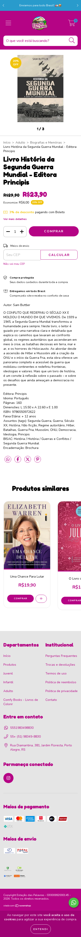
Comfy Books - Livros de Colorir (20, 702)
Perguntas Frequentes (61, 656)
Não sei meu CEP (14, 264)
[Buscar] (72, 40)
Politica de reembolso (60, 682)
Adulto (20, 142)
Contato (51, 700)
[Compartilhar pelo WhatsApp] (7, 459)
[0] (71, 24)
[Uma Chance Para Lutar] (41, 599)
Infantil (8, 682)
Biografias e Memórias (46, 142)
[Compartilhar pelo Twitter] (28, 461)
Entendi (40, 929)
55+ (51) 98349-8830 (25, 736)
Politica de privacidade (61, 691)
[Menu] (8, 23)
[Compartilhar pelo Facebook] (18, 461)
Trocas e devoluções (60, 665)
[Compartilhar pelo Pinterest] (37, 461)
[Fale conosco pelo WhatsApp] (74, 903)
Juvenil (8, 673)
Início (7, 142)
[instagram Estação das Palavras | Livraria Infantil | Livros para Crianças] (8, 778)
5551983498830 (22, 728)
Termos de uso (56, 673)
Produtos (9, 665)
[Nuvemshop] (17, 906)
